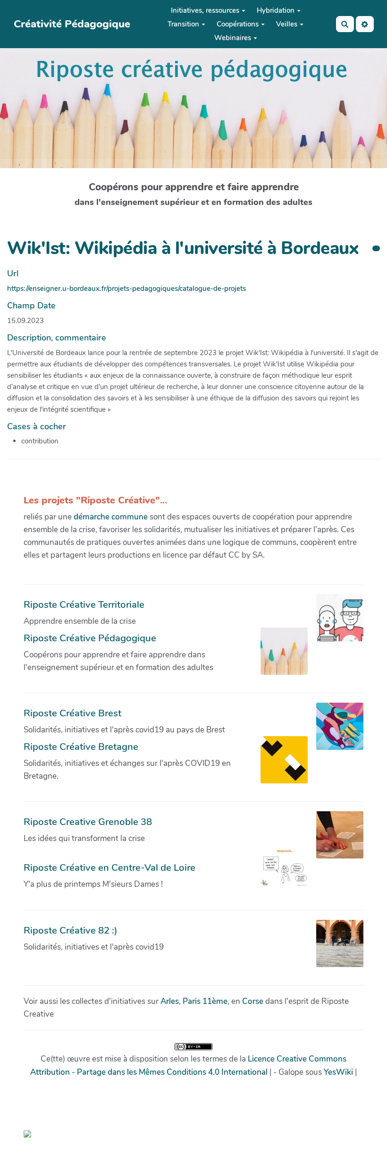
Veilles (286, 24)
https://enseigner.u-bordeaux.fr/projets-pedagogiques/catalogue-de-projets (126, 288)
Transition (183, 24)
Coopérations (238, 24)
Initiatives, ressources (205, 10)
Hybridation (275, 10)
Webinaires (232, 37)
